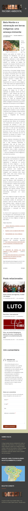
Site (5, 408)
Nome (6, 399)
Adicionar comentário (9, 413)
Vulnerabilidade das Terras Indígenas (13, 234)
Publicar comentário (10, 426)
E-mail (6, 404)
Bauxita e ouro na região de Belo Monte (14, 230)
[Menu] (25, 8)
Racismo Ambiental (18, 35)
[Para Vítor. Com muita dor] (14, 306)
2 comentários (19, 316)
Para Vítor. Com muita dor (10, 314)
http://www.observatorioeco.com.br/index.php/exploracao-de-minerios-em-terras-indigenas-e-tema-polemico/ (14, 256)
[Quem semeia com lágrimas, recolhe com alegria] (14, 286)
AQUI (24, 502)
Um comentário (6, 36)
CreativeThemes (6, 509)
